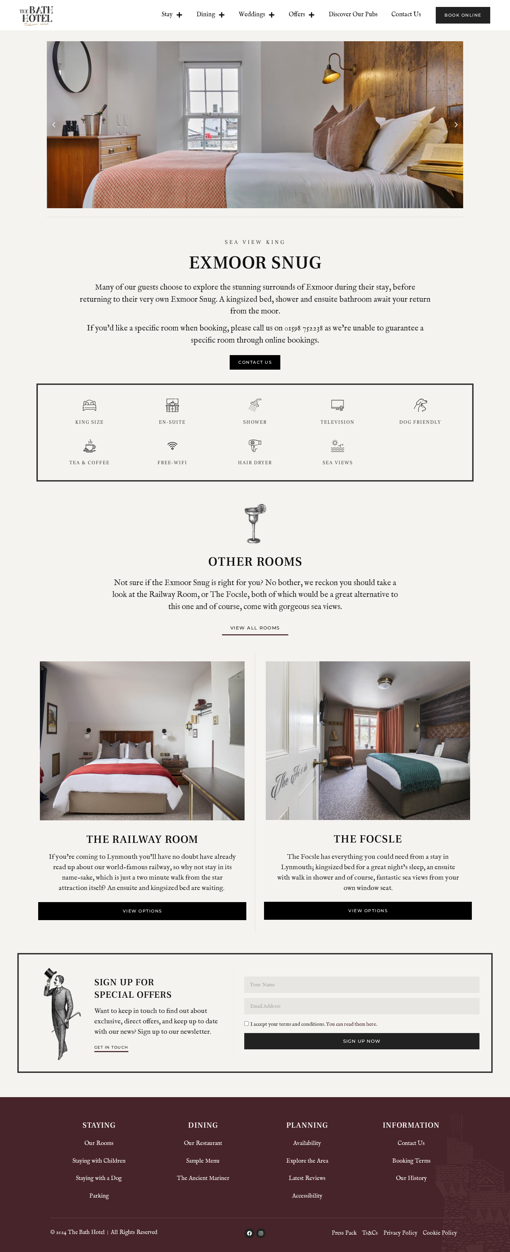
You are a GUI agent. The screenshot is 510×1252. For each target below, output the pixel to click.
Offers (297, 15)
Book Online (463, 15)
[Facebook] (249, 1233)
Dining (205, 15)
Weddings (252, 15)
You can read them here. (351, 1024)
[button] (53, 124)
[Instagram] (261, 1233)
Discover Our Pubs (353, 15)
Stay (167, 15)
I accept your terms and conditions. (313, 1024)
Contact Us (406, 15)
